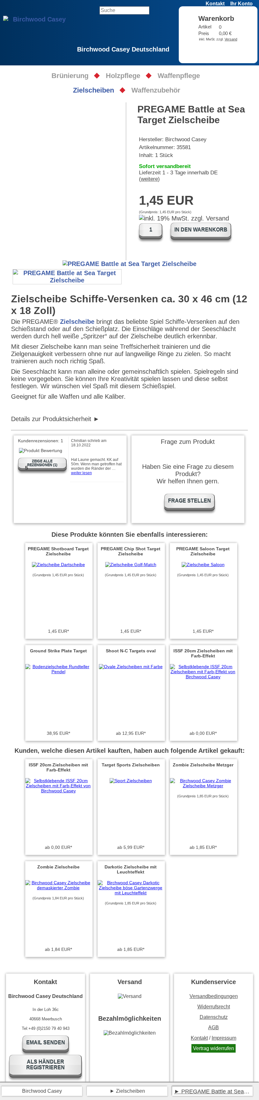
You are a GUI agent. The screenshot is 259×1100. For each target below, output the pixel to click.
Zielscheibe (77, 321)
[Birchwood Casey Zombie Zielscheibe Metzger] (203, 785)
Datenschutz (214, 1017)
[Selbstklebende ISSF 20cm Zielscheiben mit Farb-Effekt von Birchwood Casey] (203, 676)
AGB (213, 1027)
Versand (231, 39)
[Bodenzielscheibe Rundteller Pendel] (58, 671)
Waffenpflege (179, 76)
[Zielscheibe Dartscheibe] (58, 564)
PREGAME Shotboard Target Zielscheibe (58, 551)
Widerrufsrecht (213, 1006)
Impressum (224, 1038)
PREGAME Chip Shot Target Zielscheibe (130, 551)
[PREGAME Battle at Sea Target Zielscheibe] (67, 277)
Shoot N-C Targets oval (131, 650)
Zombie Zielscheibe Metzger (203, 764)
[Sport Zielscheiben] (131, 780)
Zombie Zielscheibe (58, 866)
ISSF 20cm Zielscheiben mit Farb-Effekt (203, 653)
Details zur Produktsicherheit (51, 418)
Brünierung (69, 76)
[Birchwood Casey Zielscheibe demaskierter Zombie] (58, 887)
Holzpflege (123, 76)
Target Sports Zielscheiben (131, 764)
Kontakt (215, 3)
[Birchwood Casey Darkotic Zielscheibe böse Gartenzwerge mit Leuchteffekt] (131, 892)
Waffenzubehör (155, 90)
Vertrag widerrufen (213, 1048)
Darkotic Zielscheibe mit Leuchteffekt (131, 869)
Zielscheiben (93, 90)
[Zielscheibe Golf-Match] (130, 564)
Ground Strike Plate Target (58, 650)
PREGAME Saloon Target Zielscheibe (203, 551)
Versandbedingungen (214, 996)
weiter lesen (81, 473)
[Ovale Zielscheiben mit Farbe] (131, 666)
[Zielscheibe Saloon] (203, 564)
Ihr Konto (241, 3)
